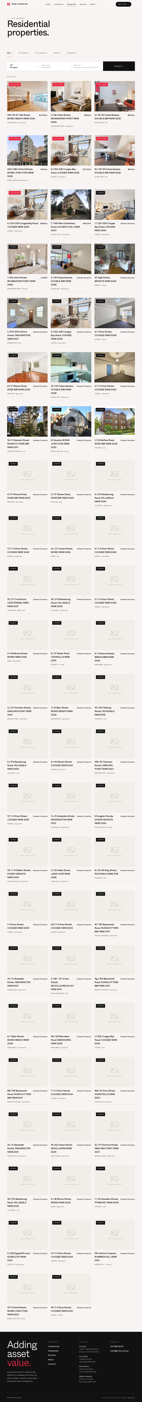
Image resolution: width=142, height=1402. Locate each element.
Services (83, 4)
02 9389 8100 (117, 1346)
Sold (57, 53)
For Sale (24, 53)
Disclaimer (131, 1398)
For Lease (41, 53)
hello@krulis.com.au (119, 1351)
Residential (71, 4)
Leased (72, 53)
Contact (52, 1364)
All (10, 53)
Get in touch (123, 4)
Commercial (58, 4)
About (93, 4)
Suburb (45, 65)
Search (77, 65)
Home (48, 4)
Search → (119, 66)
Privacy (123, 1398)
